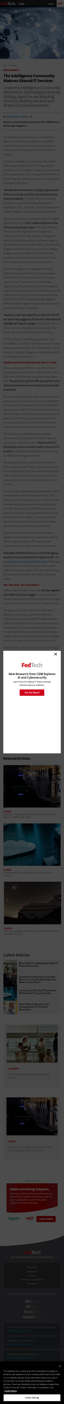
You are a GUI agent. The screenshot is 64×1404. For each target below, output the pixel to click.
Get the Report (32, 692)
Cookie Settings (32, 1397)
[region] (32, 1382)
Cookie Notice (10, 1390)
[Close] (60, 1366)
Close (55, 654)
